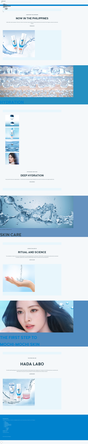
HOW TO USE (32, 259)
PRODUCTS (32, 25)
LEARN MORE (32, 373)
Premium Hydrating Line (7, 6)
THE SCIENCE (32, 181)
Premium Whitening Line (6, 5)
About (5, 421)
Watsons (6, 8)
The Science (5, 4)
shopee (6, 8)
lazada (6, 9)
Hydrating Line (5, 5)
